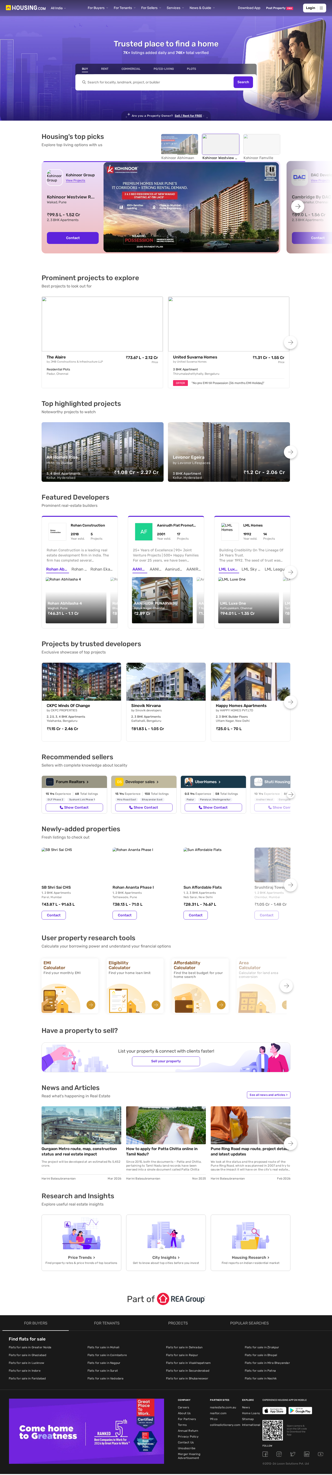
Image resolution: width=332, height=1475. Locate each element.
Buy (85, 69)
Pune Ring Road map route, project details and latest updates (250, 1151)
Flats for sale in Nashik (261, 1378)
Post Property (279, 8)
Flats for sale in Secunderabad (187, 1370)
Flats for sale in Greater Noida (30, 1347)
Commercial (131, 69)
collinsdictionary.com (225, 1425)
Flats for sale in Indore (25, 1370)
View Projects (75, 180)
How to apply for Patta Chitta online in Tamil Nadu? (162, 1151)
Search (243, 82)
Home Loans (251, 1413)
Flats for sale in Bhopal (261, 1355)
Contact (54, 915)
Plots (191, 69)
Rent (104, 69)
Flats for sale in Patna (260, 1370)
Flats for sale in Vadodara (105, 1378)
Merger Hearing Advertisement (189, 1456)
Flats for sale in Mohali (103, 1347)
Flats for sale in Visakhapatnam (188, 1363)
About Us (184, 1413)
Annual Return (188, 1430)
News (246, 1407)
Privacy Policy (188, 1436)
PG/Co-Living (164, 69)
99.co (214, 1419)
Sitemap (248, 1419)
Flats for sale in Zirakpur (262, 1347)
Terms (182, 1425)
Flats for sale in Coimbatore (107, 1355)
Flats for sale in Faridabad (27, 1378)
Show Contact (76, 807)
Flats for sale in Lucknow (26, 1363)
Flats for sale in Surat (102, 1370)
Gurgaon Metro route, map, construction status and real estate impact (79, 1151)
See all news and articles (269, 1095)
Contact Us (186, 1442)
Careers (183, 1407)
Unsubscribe (186, 1448)
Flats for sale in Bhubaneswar (187, 1378)
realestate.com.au (223, 1407)
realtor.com (218, 1413)
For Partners (187, 1419)
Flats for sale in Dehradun (184, 1347)
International (251, 1425)
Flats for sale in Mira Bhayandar (267, 1363)
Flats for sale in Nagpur (104, 1363)
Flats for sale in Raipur (182, 1355)
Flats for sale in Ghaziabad (27, 1355)
